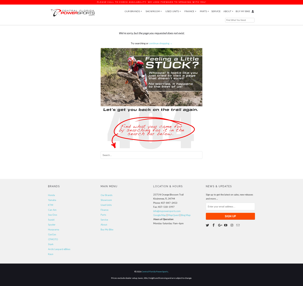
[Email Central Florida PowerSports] (238, 225)
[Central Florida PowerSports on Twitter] (208, 225)
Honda (51, 195)
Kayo (50, 254)
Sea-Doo (52, 214)
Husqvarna (53, 229)
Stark (50, 244)
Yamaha (52, 200)
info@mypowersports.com (167, 211)
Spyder (51, 224)
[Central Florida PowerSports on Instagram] (232, 225)
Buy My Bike (243, 11)
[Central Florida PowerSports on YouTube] (226, 225)
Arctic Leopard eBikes (59, 249)
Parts (204, 11)
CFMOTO (53, 239)
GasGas (52, 234)
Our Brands (133, 11)
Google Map (159, 215)
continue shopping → (160, 43)
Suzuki (51, 219)
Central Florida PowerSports (155, 271)
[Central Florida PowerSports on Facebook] (214, 225)
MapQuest (173, 215)
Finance (190, 11)
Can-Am (52, 209)
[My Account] (253, 12)
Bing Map (186, 215)
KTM (50, 205)
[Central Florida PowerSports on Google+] (220, 225)
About (228, 11)
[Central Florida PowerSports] (72, 12)
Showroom (154, 11)
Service (216, 11)
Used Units (173, 11)
